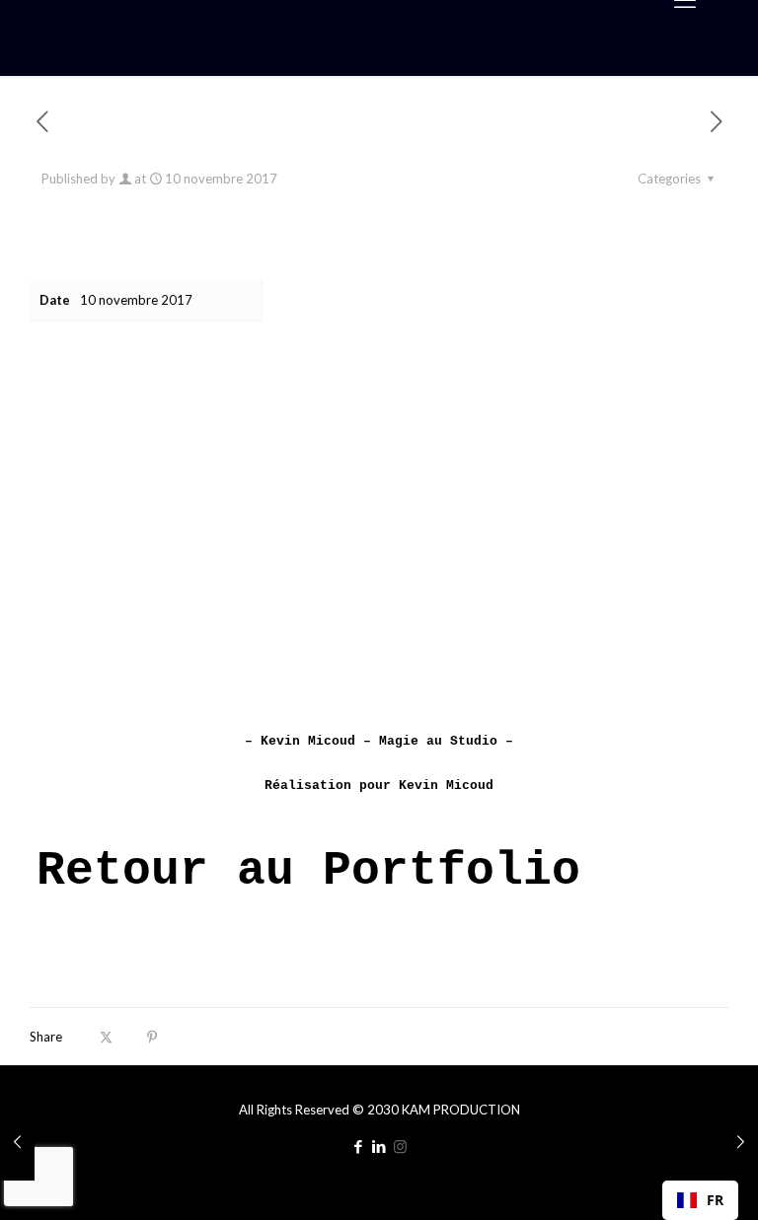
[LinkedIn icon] (379, 1146)
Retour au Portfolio (308, 870)
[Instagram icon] (400, 1146)
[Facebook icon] (358, 1146)
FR (715, 1199)
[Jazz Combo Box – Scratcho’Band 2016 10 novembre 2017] (740, 1141)
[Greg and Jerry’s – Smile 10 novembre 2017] (17, 1141)
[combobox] (700, 1200)
